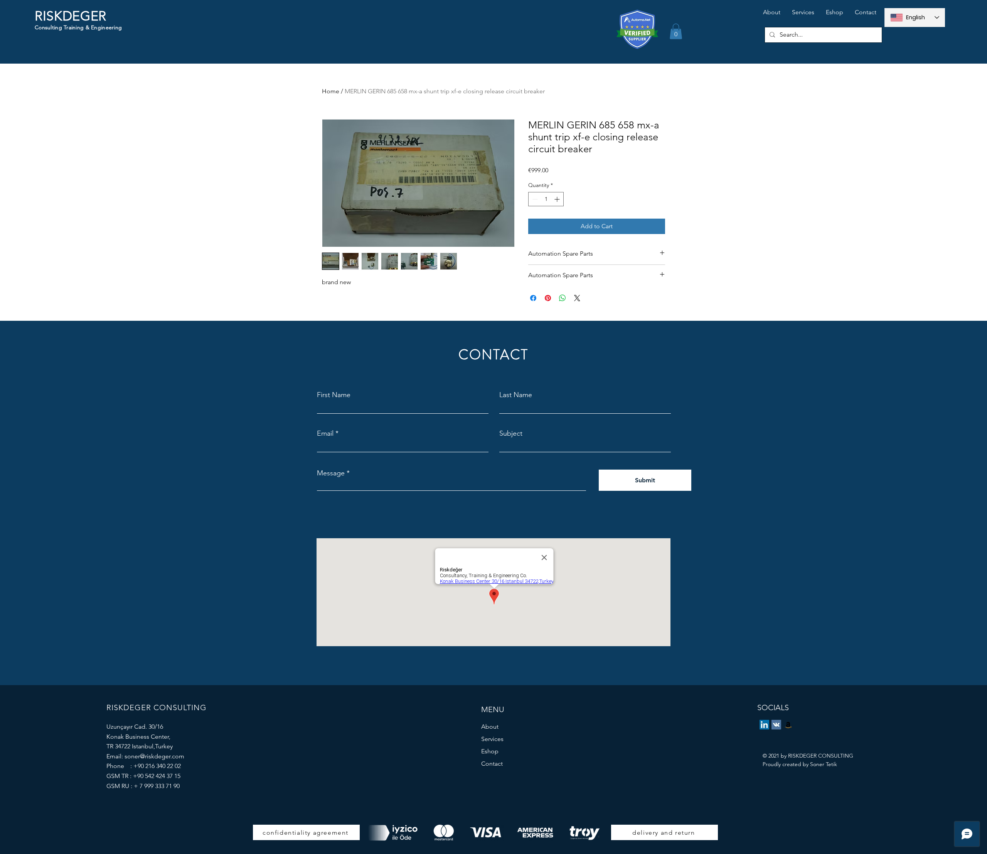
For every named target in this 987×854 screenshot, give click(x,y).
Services (492, 739)
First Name (333, 394)
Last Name (515, 394)
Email (325, 433)
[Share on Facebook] (533, 298)
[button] (675, 31)
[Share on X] (577, 298)
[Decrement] (534, 199)
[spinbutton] (546, 199)
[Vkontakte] (776, 724)
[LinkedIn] (764, 724)
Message (331, 473)
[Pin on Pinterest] (547, 298)
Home (330, 91)
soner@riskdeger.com (154, 756)
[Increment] (558, 199)
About (490, 726)
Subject (510, 433)
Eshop (490, 751)
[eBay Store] (788, 724)
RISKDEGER (70, 16)
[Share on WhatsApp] (562, 298)
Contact (492, 763)
